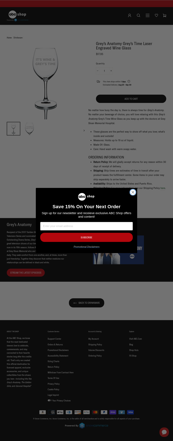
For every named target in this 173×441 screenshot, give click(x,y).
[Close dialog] (133, 192)
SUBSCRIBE (86, 237)
